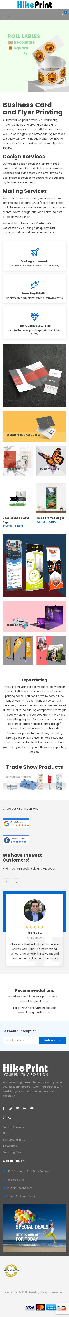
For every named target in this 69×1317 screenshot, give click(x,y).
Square (21, 48)
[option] (34, 931)
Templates (10, 1146)
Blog (5, 1133)
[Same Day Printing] (34, 284)
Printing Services (13, 1127)
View (18, 513)
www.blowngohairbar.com (34, 1012)
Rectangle (24, 42)
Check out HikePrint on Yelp (20, 809)
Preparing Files (12, 1152)
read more (51, 958)
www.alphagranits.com (34, 1001)
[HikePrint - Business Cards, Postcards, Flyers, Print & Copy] (34, 4)
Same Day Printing (34, 293)
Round (20, 53)
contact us (10, 143)
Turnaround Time (14, 1139)
